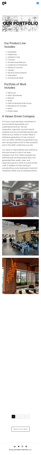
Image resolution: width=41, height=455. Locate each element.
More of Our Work (20, 429)
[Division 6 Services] (4, 3)
